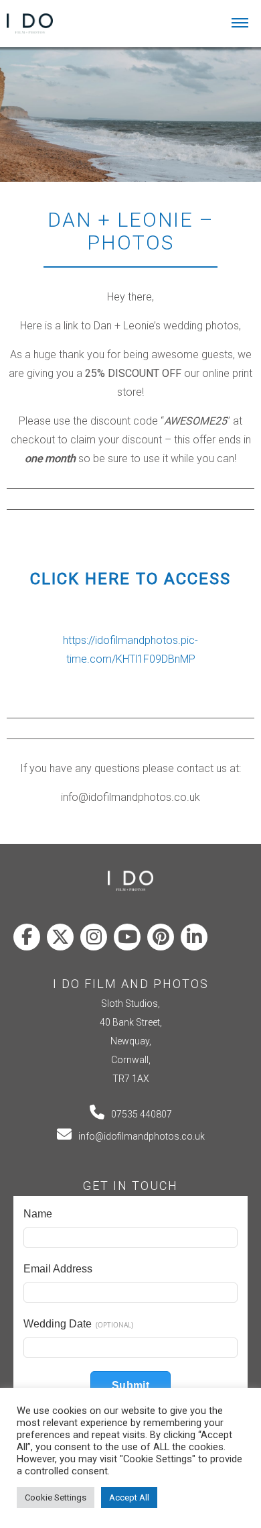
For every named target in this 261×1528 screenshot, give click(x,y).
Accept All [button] (129, 1497)
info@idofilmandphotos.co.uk (141, 1136)
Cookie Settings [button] (55, 1497)
